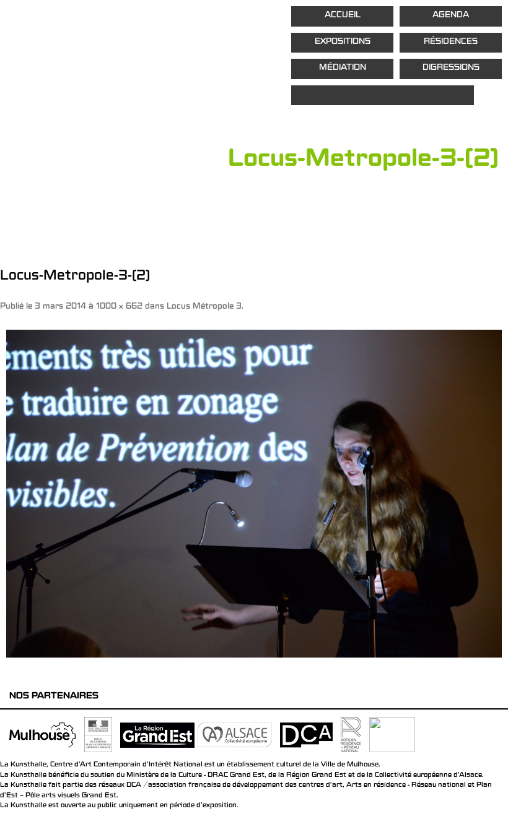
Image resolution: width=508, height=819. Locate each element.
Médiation (342, 68)
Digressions (451, 68)
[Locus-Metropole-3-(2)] (254, 494)
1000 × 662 (119, 307)
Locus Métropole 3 (204, 307)
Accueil (343, 16)
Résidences (451, 42)
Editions (382, 95)
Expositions (342, 42)
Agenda (450, 16)
